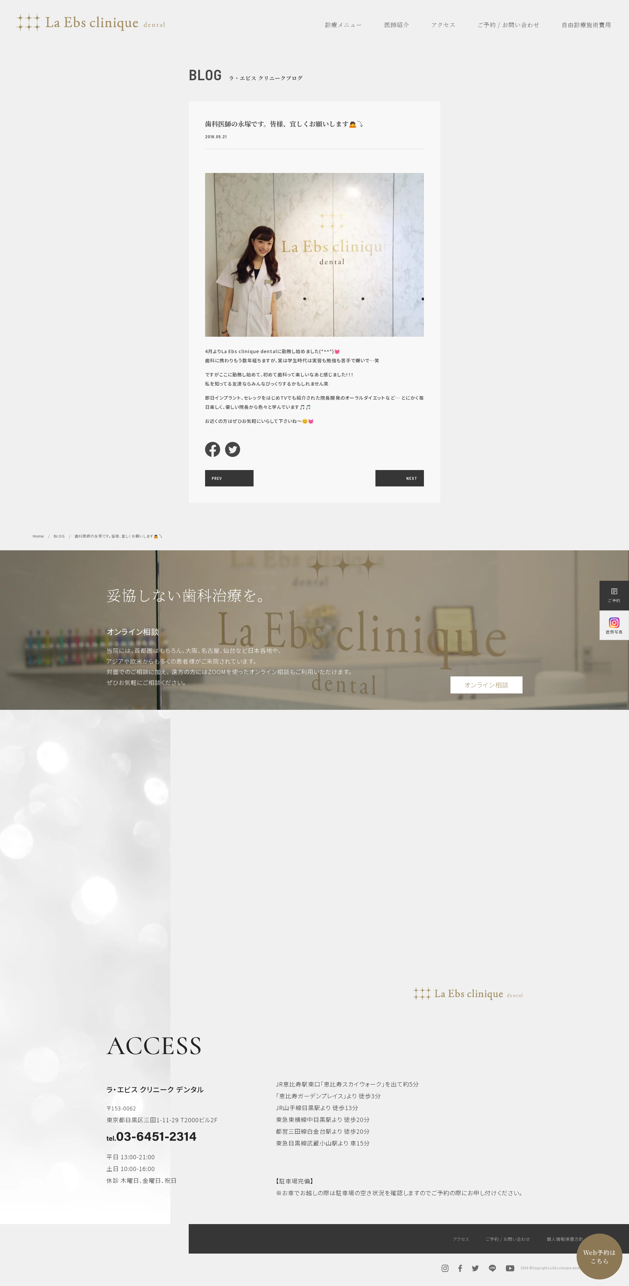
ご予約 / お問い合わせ (508, 24)
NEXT (411, 478)
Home (38, 536)
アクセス (443, 24)
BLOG (59, 536)
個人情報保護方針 (565, 1239)
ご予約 (614, 595)
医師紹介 (396, 24)
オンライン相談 (486, 685)
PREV (217, 478)
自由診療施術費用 (586, 24)
